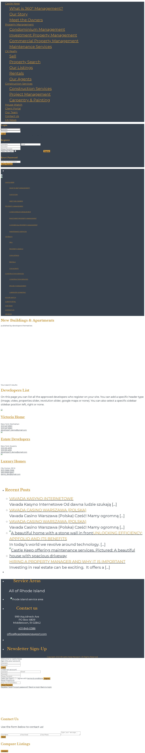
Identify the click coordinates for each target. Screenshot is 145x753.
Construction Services (18, 83)
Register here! (7, 687)
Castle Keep (12, 3)
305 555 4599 (6, 448)
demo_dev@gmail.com (10, 474)
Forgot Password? (37, 136)
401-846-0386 (26, 628)
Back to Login (6, 153)
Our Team (11, 112)
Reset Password (7, 164)
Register (46, 151)
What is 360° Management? (36, 8)
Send (3, 737)
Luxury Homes (13, 461)
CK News (10, 119)
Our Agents (20, 79)
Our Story (18, 14)
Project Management (30, 94)
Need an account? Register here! (15, 136)
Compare (4, 751)
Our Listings (21, 67)
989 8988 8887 (7, 472)
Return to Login (7, 166)
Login (3, 134)
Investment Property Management (43, 35)
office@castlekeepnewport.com (27, 634)
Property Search (25, 61)
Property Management (19, 24)
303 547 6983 (6, 426)
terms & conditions (35, 151)
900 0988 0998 (7, 470)
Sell (12, 56)
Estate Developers (15, 439)
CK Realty (11, 51)
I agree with (30, 151)
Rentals (16, 73)
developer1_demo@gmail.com (14, 430)
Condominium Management (37, 29)
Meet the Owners (26, 19)
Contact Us (12, 116)
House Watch (13, 104)
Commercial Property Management (44, 40)
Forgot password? (20, 687)
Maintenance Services (30, 46)
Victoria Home (13, 417)
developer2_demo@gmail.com (14, 452)
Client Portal (13, 108)
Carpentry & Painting (29, 100)
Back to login (34, 687)
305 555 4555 (6, 450)
